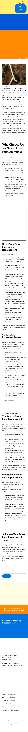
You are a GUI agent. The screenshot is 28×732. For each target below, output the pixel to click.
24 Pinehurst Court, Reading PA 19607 (13, 665)
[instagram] (4, 6)
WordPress (14, 724)
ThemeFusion (6, 722)
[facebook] (2, 6)
